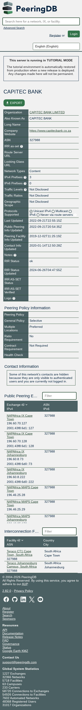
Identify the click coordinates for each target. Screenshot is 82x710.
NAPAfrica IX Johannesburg (17, 453)
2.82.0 (6, 591)
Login (74, 34)
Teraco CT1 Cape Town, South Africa (19, 552)
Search (7, 615)
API (4, 630)
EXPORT (14, 103)
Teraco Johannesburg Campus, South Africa (22, 564)
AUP (25, 584)
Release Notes (12, 637)
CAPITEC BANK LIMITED (47, 112)
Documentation (12, 633)
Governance (10, 644)
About (6, 608)
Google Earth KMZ (15, 651)
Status (6, 647)
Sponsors (9, 618)
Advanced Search (14, 27)
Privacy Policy (23, 591)
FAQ (5, 640)
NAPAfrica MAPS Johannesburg (18, 517)
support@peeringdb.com (19, 662)
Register (55, 35)
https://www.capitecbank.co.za (50, 130)
